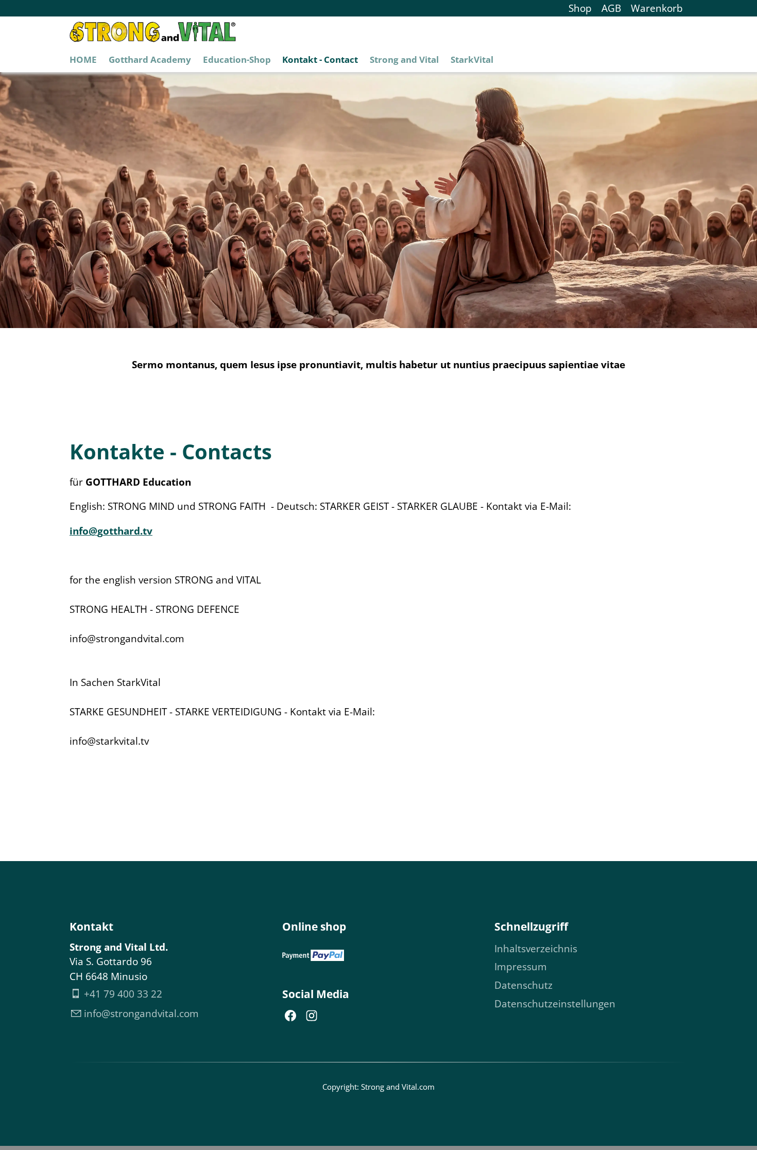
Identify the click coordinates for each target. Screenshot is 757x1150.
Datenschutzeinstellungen (554, 1003)
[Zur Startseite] (153, 32)
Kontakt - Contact (320, 59)
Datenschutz (523, 985)
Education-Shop (237, 59)
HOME (83, 59)
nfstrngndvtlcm (143, 1013)
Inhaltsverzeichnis (535, 948)
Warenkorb (657, 8)
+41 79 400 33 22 (123, 994)
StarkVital (472, 59)
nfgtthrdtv (112, 531)
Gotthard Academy (150, 59)
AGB (611, 8)
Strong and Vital (404, 59)
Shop (580, 8)
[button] (290, 1015)
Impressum (520, 966)
